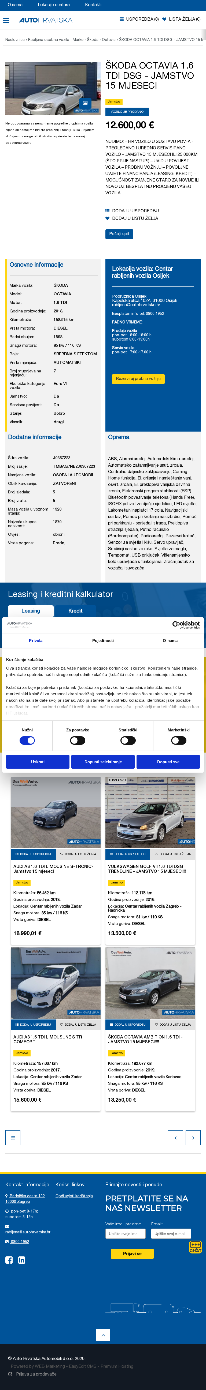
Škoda (92, 40)
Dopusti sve (168, 762)
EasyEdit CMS (83, 1367)
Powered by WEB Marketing (38, 1367)
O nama (15, 5)
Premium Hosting (117, 1367)
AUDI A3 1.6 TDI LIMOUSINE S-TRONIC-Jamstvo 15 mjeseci (53, 869)
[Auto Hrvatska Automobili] (45, 20)
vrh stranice (103, 1334)
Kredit (76, 611)
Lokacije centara (54, 5)
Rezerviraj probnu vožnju (138, 379)
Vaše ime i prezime (123, 1224)
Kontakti (93, 5)
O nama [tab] (170, 640)
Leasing (31, 611)
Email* (157, 1224)
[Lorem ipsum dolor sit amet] (85, 103)
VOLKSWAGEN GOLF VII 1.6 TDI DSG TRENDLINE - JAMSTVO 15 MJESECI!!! (147, 869)
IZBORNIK (8, 20)
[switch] (77, 740)
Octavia (109, 40)
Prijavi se (132, 1253)
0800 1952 (19, 1242)
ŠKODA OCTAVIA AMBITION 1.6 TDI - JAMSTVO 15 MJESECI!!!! (145, 1040)
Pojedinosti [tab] (103, 640)
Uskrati (38, 762)
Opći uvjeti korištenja (74, 1196)
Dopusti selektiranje (103, 762)
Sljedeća (193, 1137)
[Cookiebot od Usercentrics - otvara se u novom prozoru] (176, 625)
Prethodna (175, 1137)
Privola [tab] (35, 640)
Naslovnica (15, 40)
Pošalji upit (119, 234)
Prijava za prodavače (36, 1375)
